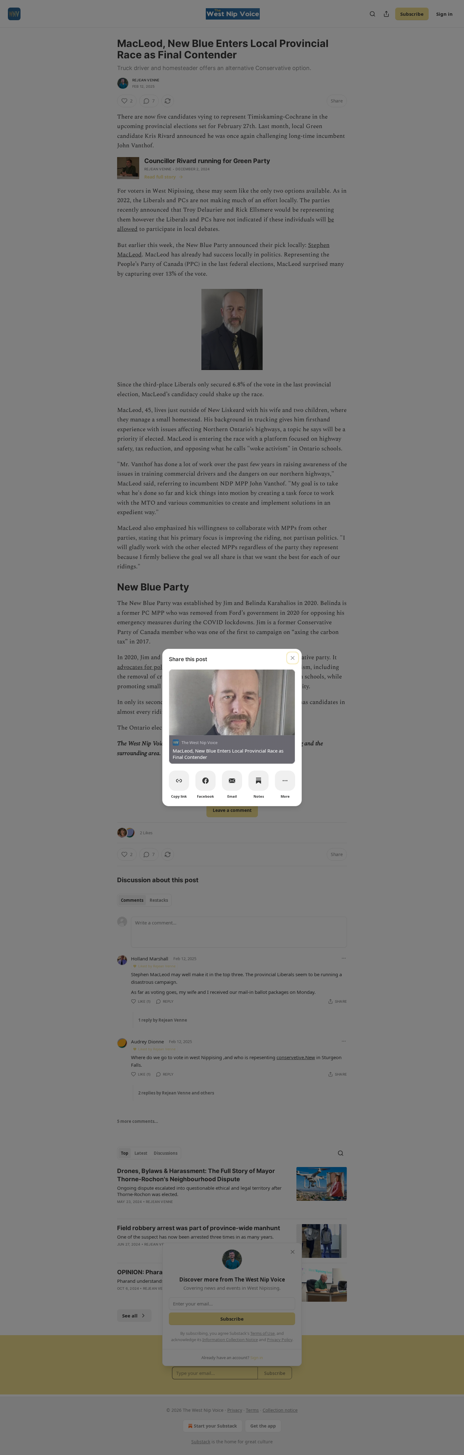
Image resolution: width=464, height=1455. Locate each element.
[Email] (232, 781)
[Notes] (258, 781)
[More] (285, 781)
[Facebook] (205, 781)
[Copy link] (179, 781)
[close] (293, 658)
